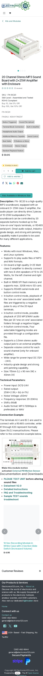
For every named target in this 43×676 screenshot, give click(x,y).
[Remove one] (4, 171)
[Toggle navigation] (4, 12)
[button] (2, 47)
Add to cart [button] (29, 171)
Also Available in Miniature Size (16, 195)
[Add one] (13, 171)
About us (30, 586)
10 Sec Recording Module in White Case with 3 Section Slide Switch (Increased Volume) (20, 546)
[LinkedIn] (10, 183)
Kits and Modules (13, 21)
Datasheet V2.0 (13, 485)
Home (4, 606)
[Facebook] (3, 183)
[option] (21, 531)
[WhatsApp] (14, 183)
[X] (6, 183)
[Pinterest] (18, 183)
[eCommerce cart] (10, 13)
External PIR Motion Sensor (26, 471)
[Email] (21, 183)
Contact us (7, 615)
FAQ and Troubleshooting (18, 492)
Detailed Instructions (16, 489)
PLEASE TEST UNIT (14, 479)
